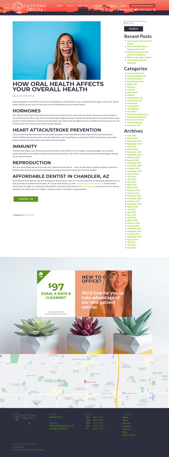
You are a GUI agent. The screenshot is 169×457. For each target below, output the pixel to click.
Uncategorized (133, 125)
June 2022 (131, 212)
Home (60, 6)
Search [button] (133, 28)
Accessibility (18, 447)
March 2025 (132, 149)
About (70, 6)
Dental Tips (132, 84)
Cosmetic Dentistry (135, 73)
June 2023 (131, 179)
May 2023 (131, 182)
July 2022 (131, 209)
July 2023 (131, 176)
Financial (98, 6)
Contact (112, 6)
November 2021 (134, 231)
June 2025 (131, 146)
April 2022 (131, 217)
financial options (87, 186)
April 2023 (131, 185)
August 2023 (133, 174)
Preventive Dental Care (137, 114)
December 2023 (134, 163)
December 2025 (134, 141)
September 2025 (134, 144)
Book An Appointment (142, 6)
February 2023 (133, 190)
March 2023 (132, 187)
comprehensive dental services (90, 183)
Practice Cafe (37, 449)
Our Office (132, 111)
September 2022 (134, 204)
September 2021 (134, 237)
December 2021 (134, 228)
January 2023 (133, 193)
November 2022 (134, 198)
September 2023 (134, 171)
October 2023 (133, 168)
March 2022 (132, 220)
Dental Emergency (135, 78)
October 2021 (133, 234)
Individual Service (135, 98)
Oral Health (29, 215)
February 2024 (133, 157)
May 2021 (131, 248)
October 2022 (133, 201)
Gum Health (132, 92)
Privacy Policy (129, 435)
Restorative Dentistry (137, 117)
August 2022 (133, 206)
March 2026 (132, 138)
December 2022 (134, 196)
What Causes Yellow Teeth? (139, 57)
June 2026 (131, 135)
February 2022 (133, 223)
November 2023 (134, 165)
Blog (123, 6)
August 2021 (133, 239)
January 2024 (133, 160)
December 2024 (134, 152)
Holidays (131, 95)
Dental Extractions (135, 81)
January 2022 (133, 226)
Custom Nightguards (136, 76)
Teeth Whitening (134, 122)
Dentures (131, 87)
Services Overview (135, 120)
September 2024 (134, 155)
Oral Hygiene (133, 106)
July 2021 (131, 242)
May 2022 (131, 215)
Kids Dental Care (134, 100)
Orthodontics (133, 109)
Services (82, 6)
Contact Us (25, 199)
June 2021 (131, 245)
